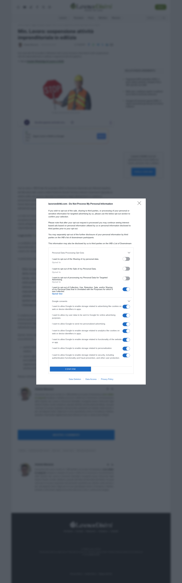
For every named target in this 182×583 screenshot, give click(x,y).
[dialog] (91, 291)
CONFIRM (70, 369)
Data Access (91, 379)
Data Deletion (75, 379)
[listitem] (91, 252)
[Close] (140, 204)
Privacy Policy (107, 379)
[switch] (126, 259)
